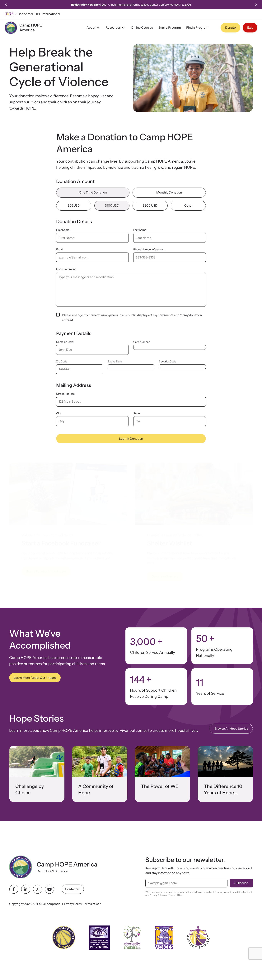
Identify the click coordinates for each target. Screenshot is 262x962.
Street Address (65, 393)
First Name (62, 230)
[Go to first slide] (256, 4)
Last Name (139, 230)
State (136, 413)
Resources (113, 27)
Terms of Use (92, 904)
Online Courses (142, 27)
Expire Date (115, 361)
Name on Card (64, 342)
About (91, 27)
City (58, 413)
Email (59, 249)
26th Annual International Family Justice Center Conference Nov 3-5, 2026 (146, 4)
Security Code (167, 361)
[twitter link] (37, 889)
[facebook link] (13, 889)
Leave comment (66, 269)
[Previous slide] (6, 4)
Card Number (141, 342)
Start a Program (169, 27)
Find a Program (197, 27)
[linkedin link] (25, 889)
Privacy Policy (72, 904)
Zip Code (61, 361)
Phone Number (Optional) (149, 249)
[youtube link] (49, 889)
